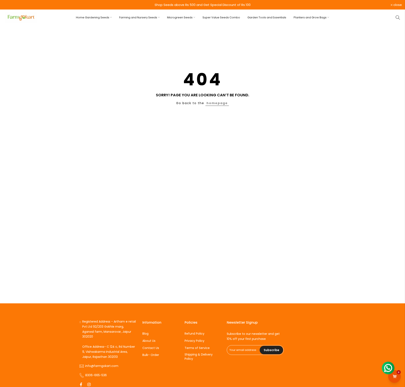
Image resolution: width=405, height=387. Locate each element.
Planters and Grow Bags (310, 17)
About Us (148, 341)
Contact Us (150, 348)
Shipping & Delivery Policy (199, 357)
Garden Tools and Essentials (266, 17)
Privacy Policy (194, 341)
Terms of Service (197, 348)
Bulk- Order (150, 355)
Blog (145, 334)
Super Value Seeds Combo (221, 17)
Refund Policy (194, 334)
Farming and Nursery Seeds (138, 17)
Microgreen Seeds (180, 17)
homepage (217, 103)
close (9, 4)
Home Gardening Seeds (92, 17)
